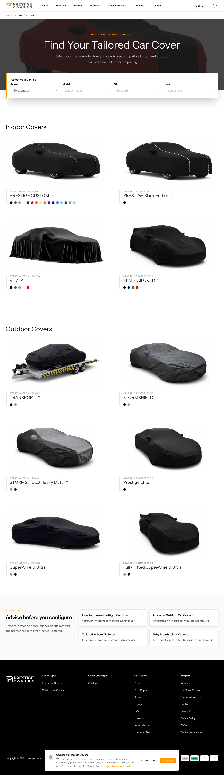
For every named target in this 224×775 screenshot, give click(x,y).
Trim (116, 84)
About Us (139, 5)
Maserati (139, 718)
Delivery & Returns (191, 697)
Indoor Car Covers (52, 683)
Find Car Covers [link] (27, 15)
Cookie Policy (188, 718)
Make (14, 84)
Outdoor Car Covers (53, 690)
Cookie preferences (191, 732)
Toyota (138, 704)
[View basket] (215, 6)
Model (66, 84)
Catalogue (93, 683)
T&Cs (184, 725)
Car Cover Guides (190, 690)
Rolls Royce (140, 690)
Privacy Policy (188, 711)
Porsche (139, 683)
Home (45, 5)
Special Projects (116, 5)
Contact (156, 5)
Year (168, 84)
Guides (78, 5)
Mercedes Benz (143, 732)
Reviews (95, 5)
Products (61, 5)
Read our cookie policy (120, 766)
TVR (136, 711)
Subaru (138, 697)
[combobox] (201, 5)
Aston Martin (141, 725)
